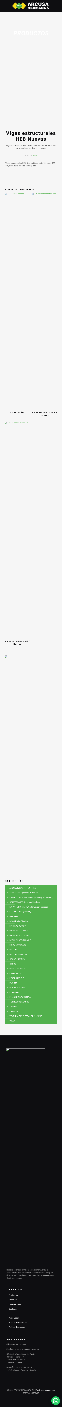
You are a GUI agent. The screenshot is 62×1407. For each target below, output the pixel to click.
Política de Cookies (17, 1327)
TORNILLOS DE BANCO (19, 1002)
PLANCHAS (14, 992)
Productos (13, 1295)
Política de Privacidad (18, 1322)
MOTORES (14, 950)
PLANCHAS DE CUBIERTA (20, 997)
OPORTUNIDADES (17, 959)
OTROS (13, 964)
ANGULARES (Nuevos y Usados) (23, 888)
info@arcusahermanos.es (28, 1349)
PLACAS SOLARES (17, 988)
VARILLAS (14, 1011)
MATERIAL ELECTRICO (19, 931)
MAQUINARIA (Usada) (19, 921)
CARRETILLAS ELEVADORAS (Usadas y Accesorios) (31, 897)
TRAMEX (13, 1007)
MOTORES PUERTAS (18, 954)
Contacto (13, 1309)
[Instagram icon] (31, 1397)
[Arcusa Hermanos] (31, 5)
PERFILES (13, 983)
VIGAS (35, 155)
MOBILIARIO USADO (18, 945)
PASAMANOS (15, 973)
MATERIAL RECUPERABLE (20, 940)
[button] (55, 1400)
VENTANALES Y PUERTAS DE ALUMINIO (26, 1016)
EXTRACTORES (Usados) (20, 912)
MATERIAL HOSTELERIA (20, 935)
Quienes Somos (15, 1304)
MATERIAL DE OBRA (18, 926)
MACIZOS (14, 916)
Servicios (13, 1300)
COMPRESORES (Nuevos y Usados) (25, 902)
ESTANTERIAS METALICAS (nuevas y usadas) (29, 907)
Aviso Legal (14, 1318)
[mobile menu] (58, 5)
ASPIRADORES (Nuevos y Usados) (24, 893)
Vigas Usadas (17, 412)
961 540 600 (21, 1344)
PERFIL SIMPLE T (17, 978)
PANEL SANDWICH (17, 969)
